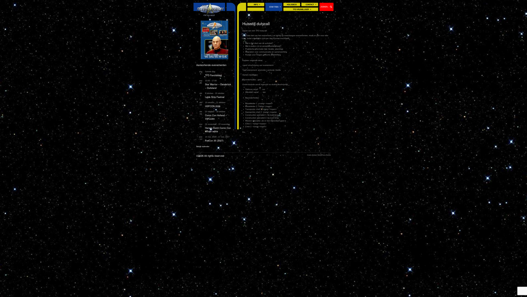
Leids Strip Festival (214, 97)
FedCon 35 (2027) (214, 140)
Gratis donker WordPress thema (319, 155)
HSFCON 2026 (212, 106)
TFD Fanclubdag (213, 75)
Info (256, 4)
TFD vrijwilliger (301, 9)
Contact (310, 4)
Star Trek (273, 7)
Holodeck (292, 4)
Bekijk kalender (202, 146)
